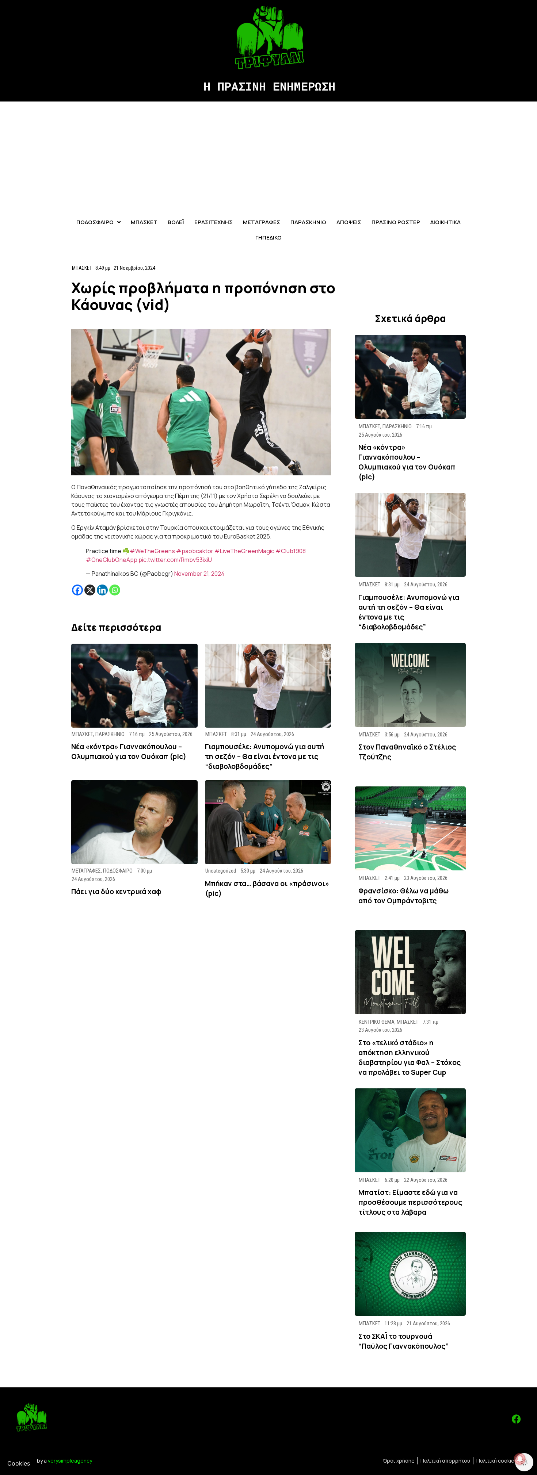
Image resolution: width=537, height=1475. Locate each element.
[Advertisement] (268, 156)
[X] (89, 590)
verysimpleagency (70, 1460)
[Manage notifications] (520, 1459)
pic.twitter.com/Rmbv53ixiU (175, 560)
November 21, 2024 (199, 574)
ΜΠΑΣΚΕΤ (82, 268)
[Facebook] (77, 590)
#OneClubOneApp (111, 560)
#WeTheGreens (152, 551)
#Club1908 (290, 551)
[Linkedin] (102, 590)
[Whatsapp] (114, 590)
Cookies (18, 1463)
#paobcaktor (194, 551)
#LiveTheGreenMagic (244, 551)
